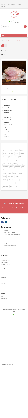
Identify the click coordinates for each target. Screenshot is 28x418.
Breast (21, 150)
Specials (3, 302)
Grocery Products (8, 110)
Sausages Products (8, 124)
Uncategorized (7, 131)
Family (10, 156)
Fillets (20, 156)
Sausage (20, 173)
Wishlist (19, 4)
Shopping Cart (4, 275)
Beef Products (7, 103)
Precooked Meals (7, 119)
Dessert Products (7, 105)
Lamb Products (7, 112)
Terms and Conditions (5, 264)
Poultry (9, 170)
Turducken (12, 183)
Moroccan (17, 166)
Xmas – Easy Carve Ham (14, 89)
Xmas (16, 186)
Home (3, 41)
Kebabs (15, 163)
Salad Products (7, 122)
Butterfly (11, 153)
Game (4, 160)
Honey (9, 163)
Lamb (20, 163)
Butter (4, 153)
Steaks (17, 176)
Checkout (3, 6)
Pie (23, 166)
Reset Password (11, 4)
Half (20, 160)
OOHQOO (14, 311)
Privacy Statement (5, 262)
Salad (9, 173)
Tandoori (5, 183)
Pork (4, 170)
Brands (2, 296)
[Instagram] (6, 222)
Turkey (18, 183)
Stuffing (17, 179)
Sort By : (3, 54)
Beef (4, 150)
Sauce (14, 173)
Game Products (7, 107)
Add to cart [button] (12, 72)
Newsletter (3, 277)
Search (25, 26)
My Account (3, 4)
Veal (23, 183)
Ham (4, 163)
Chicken (22, 153)
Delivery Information (5, 260)
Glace (9, 160)
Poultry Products (7, 117)
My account (3, 270)
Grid (2, 45)
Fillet (16, 156)
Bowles (16, 150)
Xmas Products (14, 87)
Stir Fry (5, 179)
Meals (11, 166)
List (5, 45)
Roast (4, 173)
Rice (22, 170)
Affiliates (3, 300)
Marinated (5, 166)
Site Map (3, 290)
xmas (5, 134)
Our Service (3, 285)
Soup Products (7, 127)
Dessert (5, 156)
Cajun (16, 153)
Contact (3, 283)
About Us (3, 258)
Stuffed (11, 179)
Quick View (16, 72)
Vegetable (5, 186)
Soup (4, 176)
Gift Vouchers (4, 298)
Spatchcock (11, 176)
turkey (5, 129)
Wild (11, 186)
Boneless (10, 150)
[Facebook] (2, 222)
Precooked (16, 170)
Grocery (15, 160)
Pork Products (7, 115)
